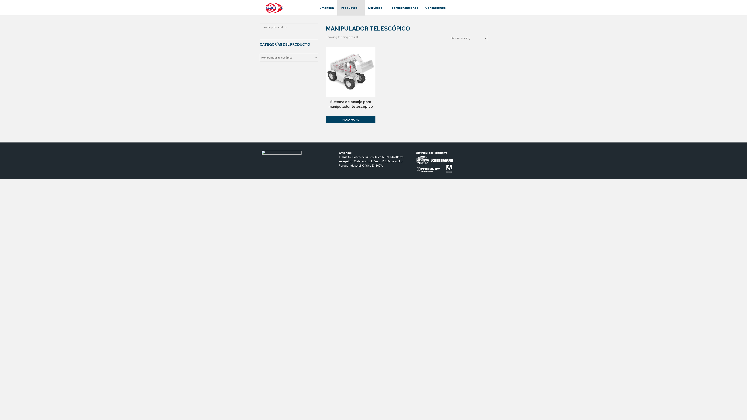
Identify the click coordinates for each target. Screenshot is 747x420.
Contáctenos (435, 8)
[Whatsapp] (483, 8)
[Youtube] (479, 8)
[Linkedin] (475, 8)
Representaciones (403, 8)
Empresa (327, 8)
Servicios (375, 8)
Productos (349, 8)
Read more (350, 119)
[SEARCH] (314, 27)
